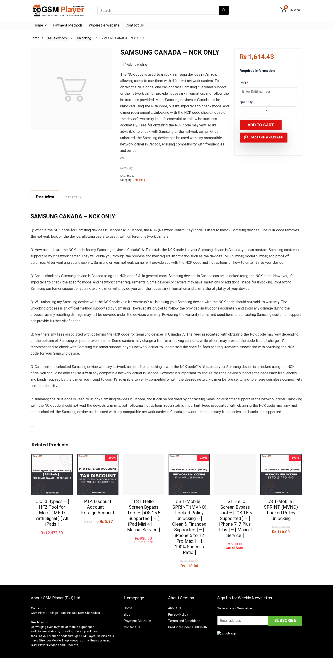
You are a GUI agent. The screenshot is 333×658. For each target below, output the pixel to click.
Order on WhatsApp (267, 137)
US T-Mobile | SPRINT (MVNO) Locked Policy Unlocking (281, 510)
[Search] (224, 10)
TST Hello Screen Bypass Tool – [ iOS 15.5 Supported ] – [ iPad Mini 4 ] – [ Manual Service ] (143, 515)
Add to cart (261, 125)
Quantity (246, 102)
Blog (127, 614)
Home (38, 25)
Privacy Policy (178, 614)
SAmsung (126, 168)
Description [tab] (45, 196)
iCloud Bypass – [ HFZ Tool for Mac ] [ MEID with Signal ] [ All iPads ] (52, 513)
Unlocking (84, 38)
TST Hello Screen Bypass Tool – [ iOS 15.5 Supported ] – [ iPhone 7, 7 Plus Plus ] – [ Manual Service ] (235, 518)
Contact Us (135, 25)
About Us (174, 608)
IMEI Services (57, 38)
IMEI (244, 83)
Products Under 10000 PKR (187, 627)
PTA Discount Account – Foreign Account (97, 507)
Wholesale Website (104, 25)
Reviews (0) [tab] (73, 196)
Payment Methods (68, 25)
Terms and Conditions (184, 621)
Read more (143, 548)
